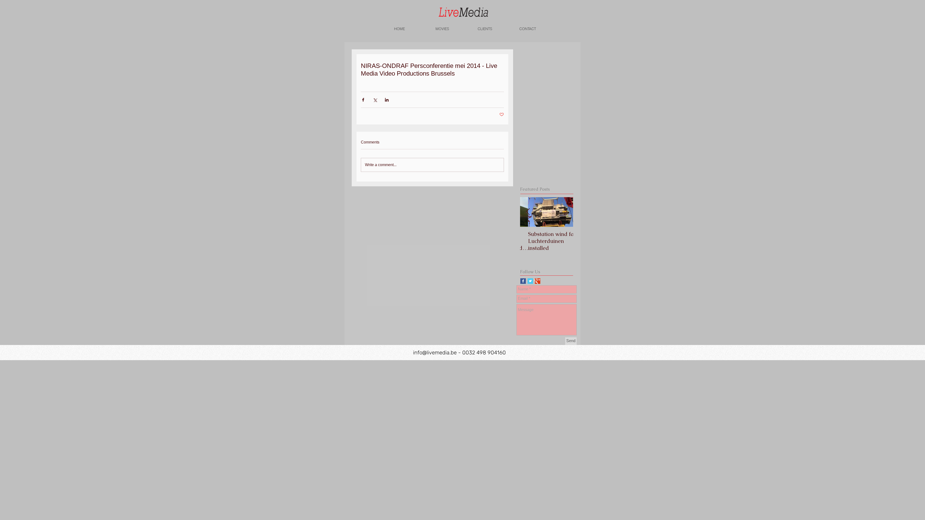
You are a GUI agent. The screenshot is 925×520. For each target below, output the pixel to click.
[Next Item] (565, 212)
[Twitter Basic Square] (530, 281)
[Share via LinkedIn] (386, 100)
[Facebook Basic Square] (523, 281)
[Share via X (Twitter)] (375, 100)
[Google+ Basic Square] (537, 281)
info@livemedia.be (435, 352)
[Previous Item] (528, 212)
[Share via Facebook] (363, 100)
